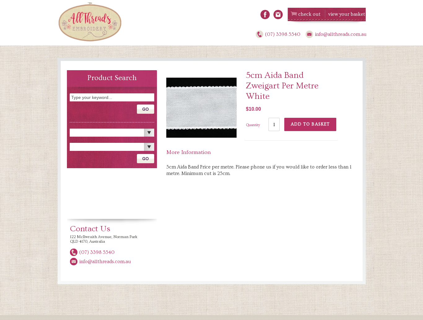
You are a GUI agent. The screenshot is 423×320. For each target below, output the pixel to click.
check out (309, 14)
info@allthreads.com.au (341, 34)
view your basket (346, 14)
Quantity (253, 125)
